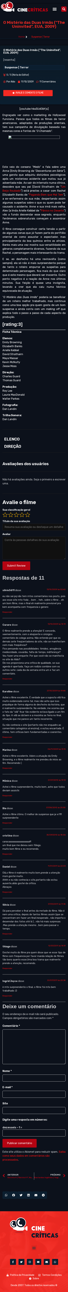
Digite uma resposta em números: (24, 1119)
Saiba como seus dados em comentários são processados (34, 1155)
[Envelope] (47, 1262)
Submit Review (16, 565)
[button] (54, 9)
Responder (7, 612)
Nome (7, 1071)
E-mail (7, 1087)
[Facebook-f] (13, 1262)
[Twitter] (21, 1262)
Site (5, 1103)
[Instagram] (30, 1262)
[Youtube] (38, 1262)
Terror (46, 36)
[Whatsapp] (55, 1262)
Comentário (11, 1025)
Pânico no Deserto (52, 210)
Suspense (36, 36)
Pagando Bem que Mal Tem (46, 194)
